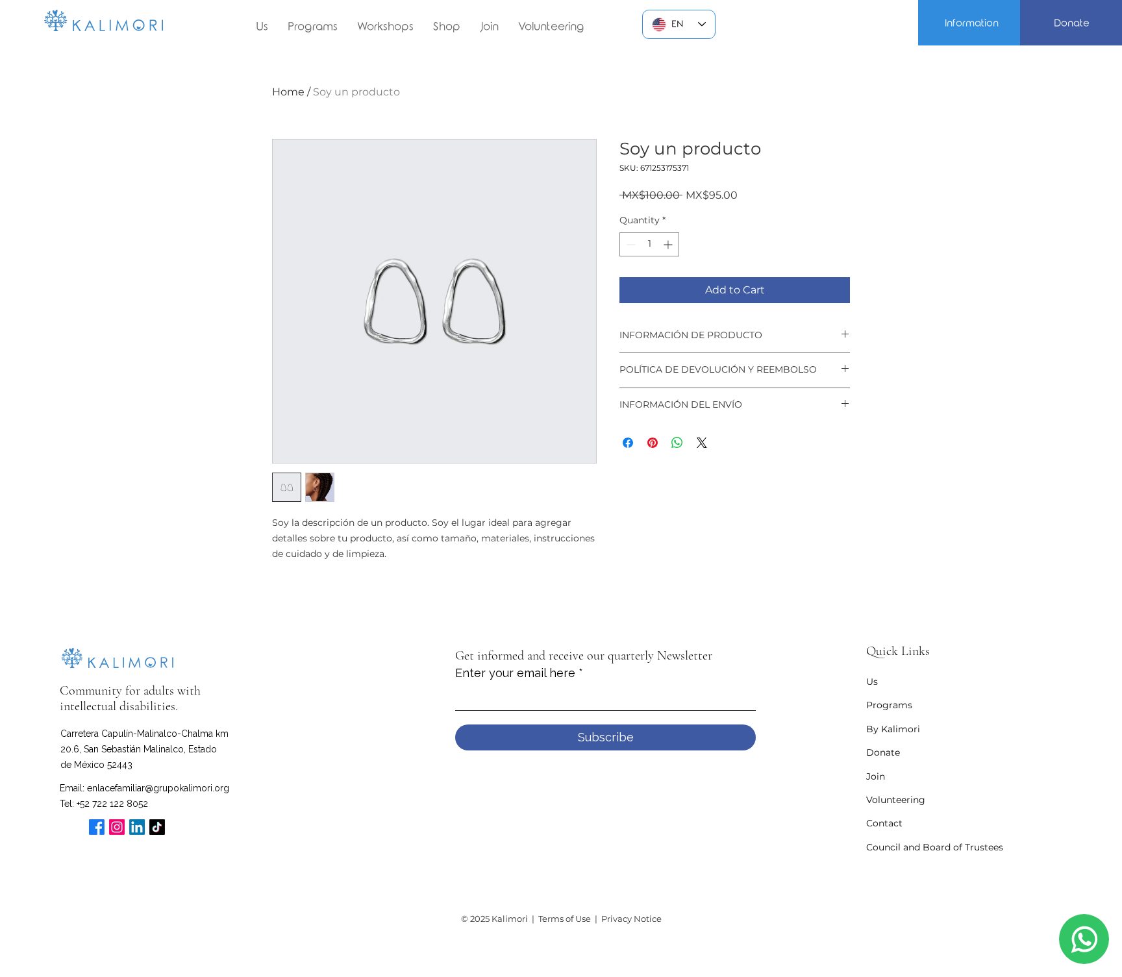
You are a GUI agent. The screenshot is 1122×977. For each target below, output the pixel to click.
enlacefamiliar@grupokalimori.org (158, 788)
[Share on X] (702, 443)
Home (288, 92)
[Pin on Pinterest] (652, 443)
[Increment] (669, 244)
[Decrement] (629, 244)
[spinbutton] (649, 244)
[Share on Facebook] (628, 443)
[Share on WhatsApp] (677, 443)
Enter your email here (515, 673)
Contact (884, 823)
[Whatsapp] (1084, 939)
